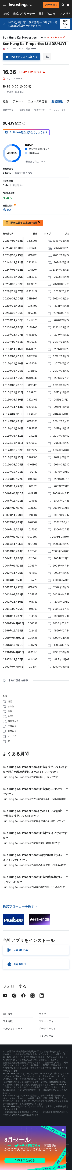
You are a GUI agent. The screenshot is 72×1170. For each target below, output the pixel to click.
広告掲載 (8, 1021)
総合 (5, 101)
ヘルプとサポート (12, 1028)
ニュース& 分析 (37, 101)
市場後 (10, 92)
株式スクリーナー (24, 13)
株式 (6, 13)
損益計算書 (25, 110)
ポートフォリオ (47, 1028)
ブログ (42, 1013)
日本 (41, 13)
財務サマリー (9, 110)
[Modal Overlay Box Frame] (33, 1148)
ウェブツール (46, 1035)
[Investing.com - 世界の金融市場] (20, 5)
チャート (18, 101)
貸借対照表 (39, 110)
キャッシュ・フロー (58, 110)
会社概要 (8, 1013)
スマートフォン (47, 1021)
